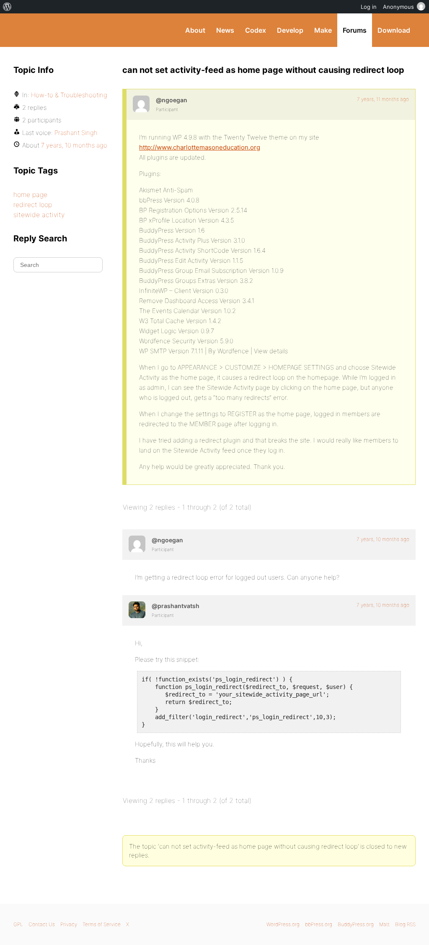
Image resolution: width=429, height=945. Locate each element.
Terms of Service (102, 924)
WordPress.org (283, 924)
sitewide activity (39, 214)
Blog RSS (405, 924)
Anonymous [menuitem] (398, 6)
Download (393, 30)
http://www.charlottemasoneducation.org (199, 147)
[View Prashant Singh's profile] (137, 609)
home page (30, 194)
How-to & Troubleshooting (69, 95)
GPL (18, 924)
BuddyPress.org (69, 30)
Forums (355, 30)
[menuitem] (7, 6)
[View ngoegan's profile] (141, 104)
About (195, 30)
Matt (384, 924)
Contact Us (41, 924)
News (225, 30)
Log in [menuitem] (369, 6)
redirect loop (32, 204)
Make (323, 30)
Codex (255, 30)
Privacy (68, 924)
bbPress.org (318, 924)
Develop (290, 30)
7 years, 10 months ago (383, 539)
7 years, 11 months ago (383, 99)
